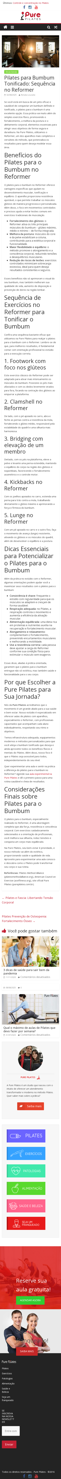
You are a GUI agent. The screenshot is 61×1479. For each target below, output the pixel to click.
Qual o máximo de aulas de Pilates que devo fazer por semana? (29, 1029)
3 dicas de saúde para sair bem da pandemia (26, 971)
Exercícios (7, 1373)
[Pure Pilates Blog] (30, 13)
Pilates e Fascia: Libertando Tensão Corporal (27, 900)
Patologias (7, 1378)
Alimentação (8, 1383)
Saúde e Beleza (6, 1390)
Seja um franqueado (8, 1398)
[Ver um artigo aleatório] (55, 27)
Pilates (5, 1368)
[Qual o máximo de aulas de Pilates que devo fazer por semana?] (30, 996)
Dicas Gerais (11, 72)
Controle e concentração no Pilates (31, 2)
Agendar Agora (30, 1300)
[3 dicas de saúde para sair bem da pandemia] (30, 938)
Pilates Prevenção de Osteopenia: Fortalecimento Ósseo (24, 918)
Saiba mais (27, 1351)
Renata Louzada (28, 95)
